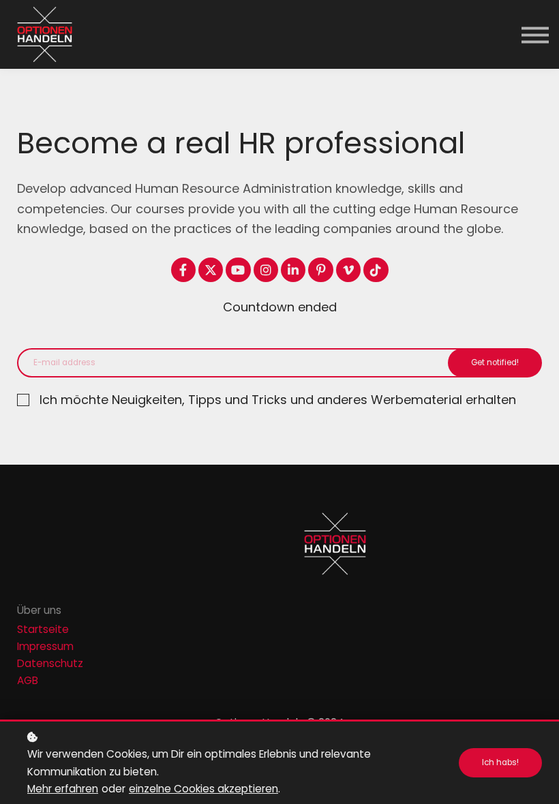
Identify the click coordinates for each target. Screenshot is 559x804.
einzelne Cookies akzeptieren (203, 789)
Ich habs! (500, 762)
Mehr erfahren (62, 789)
